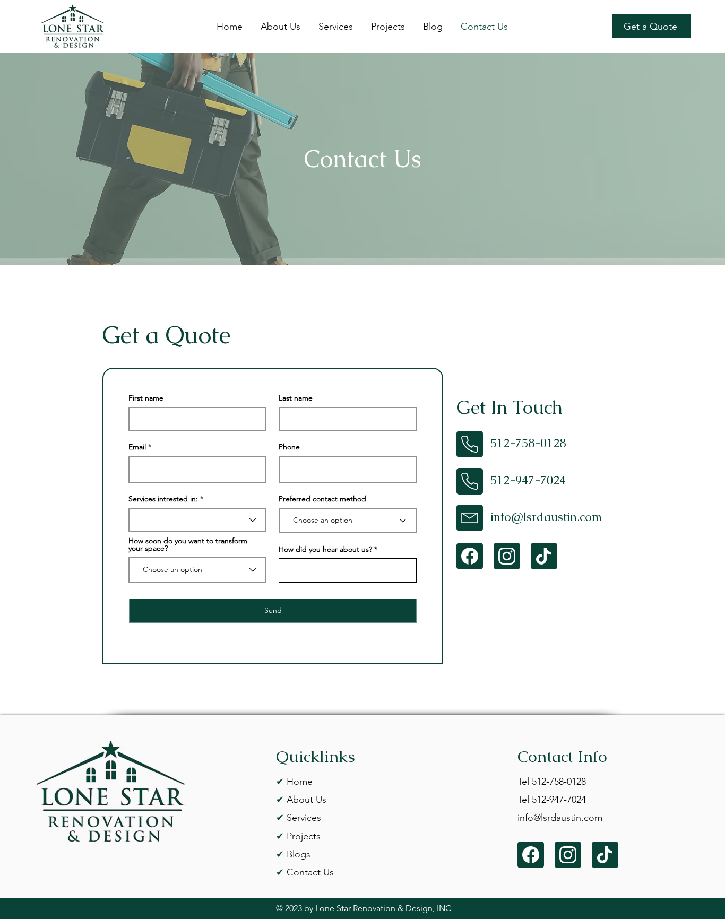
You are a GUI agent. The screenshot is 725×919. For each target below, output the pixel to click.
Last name (296, 398)
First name (145, 398)
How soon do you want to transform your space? (187, 544)
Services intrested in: (163, 498)
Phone (289, 446)
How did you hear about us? (325, 549)
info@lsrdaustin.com (546, 517)
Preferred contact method (322, 498)
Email (137, 446)
